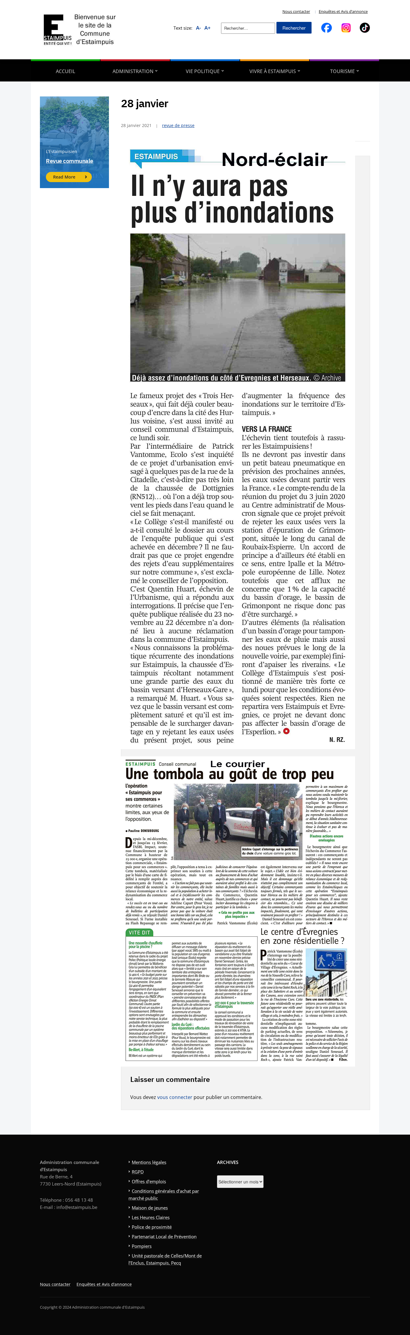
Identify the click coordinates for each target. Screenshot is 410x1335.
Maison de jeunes (150, 1208)
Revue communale (69, 160)
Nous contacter (296, 11)
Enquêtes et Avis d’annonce (343, 11)
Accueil (65, 71)
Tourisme (342, 71)
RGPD (138, 1172)
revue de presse (178, 125)
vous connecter (174, 1097)
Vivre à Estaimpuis (272, 71)
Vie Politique (203, 71)
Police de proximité (152, 1227)
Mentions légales (149, 1162)
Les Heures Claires (151, 1217)
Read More (64, 177)
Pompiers (142, 1246)
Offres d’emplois (149, 1181)
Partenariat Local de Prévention (164, 1236)
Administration (133, 71)
